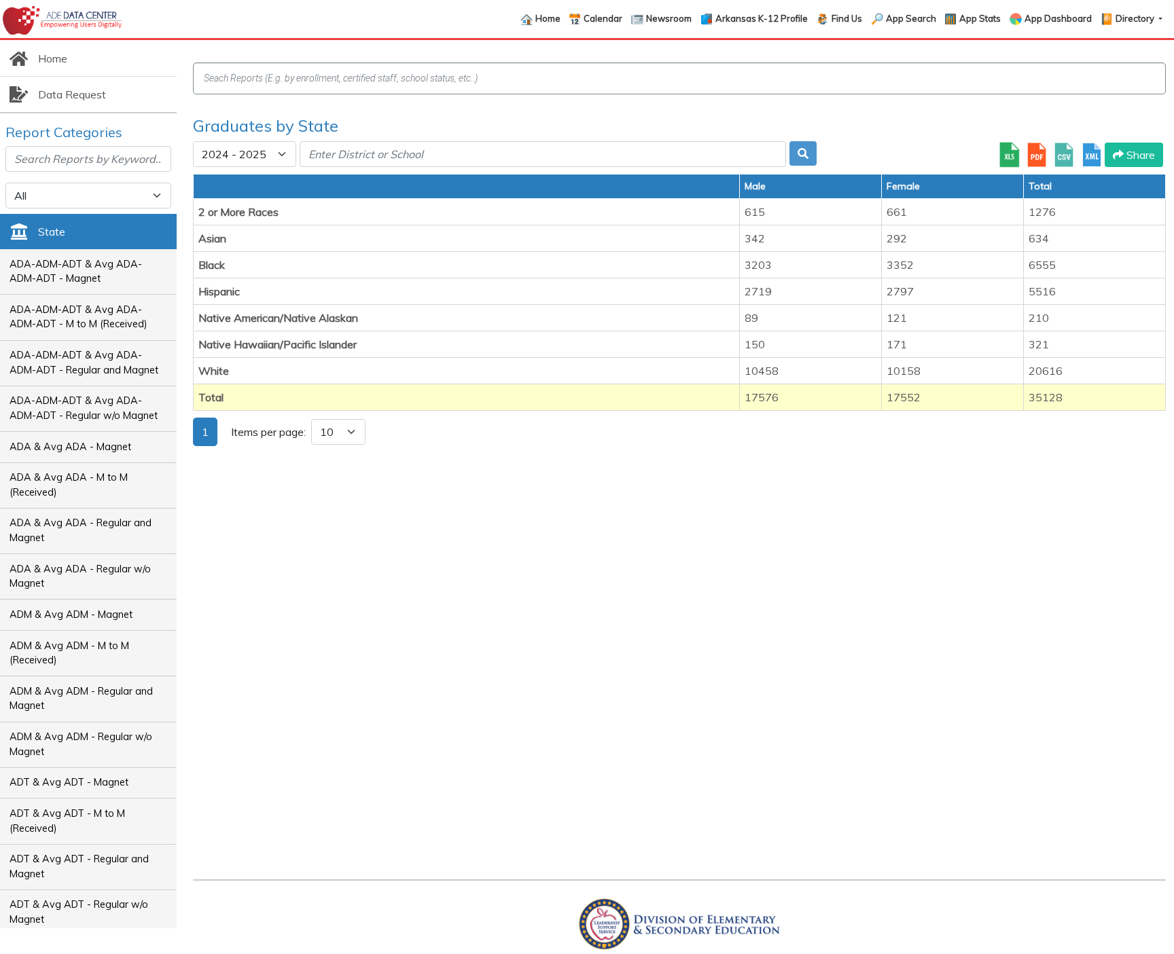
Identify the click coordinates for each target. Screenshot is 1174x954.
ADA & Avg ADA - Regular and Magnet (81, 530)
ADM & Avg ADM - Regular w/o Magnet (81, 744)
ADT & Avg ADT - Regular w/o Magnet (79, 911)
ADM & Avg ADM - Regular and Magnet (81, 698)
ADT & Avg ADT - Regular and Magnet (79, 866)
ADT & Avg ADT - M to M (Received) (67, 820)
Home (548, 18)
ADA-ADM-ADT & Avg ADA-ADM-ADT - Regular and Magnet (84, 362)
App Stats (980, 18)
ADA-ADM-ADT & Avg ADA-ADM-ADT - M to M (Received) (78, 317)
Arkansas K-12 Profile (761, 18)
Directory (1136, 18)
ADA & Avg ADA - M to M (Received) (69, 484)
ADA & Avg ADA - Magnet (70, 447)
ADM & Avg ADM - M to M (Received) (69, 653)
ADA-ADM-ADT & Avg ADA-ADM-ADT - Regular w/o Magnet (84, 408)
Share (1139, 155)
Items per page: (268, 432)
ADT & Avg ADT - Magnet (69, 782)
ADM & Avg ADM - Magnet (71, 614)
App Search (911, 18)
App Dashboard (1058, 18)
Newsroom (669, 18)
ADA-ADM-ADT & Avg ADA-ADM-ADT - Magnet (76, 271)
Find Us (847, 18)
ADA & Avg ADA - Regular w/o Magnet (80, 576)
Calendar (603, 18)
